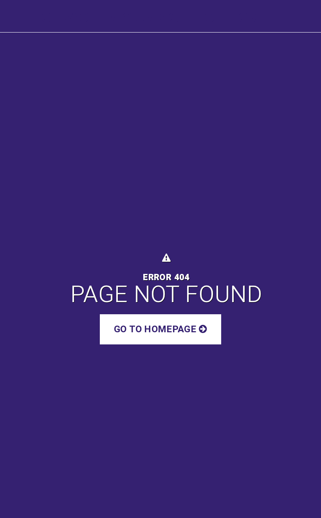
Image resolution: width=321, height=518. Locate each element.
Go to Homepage (156, 329)
